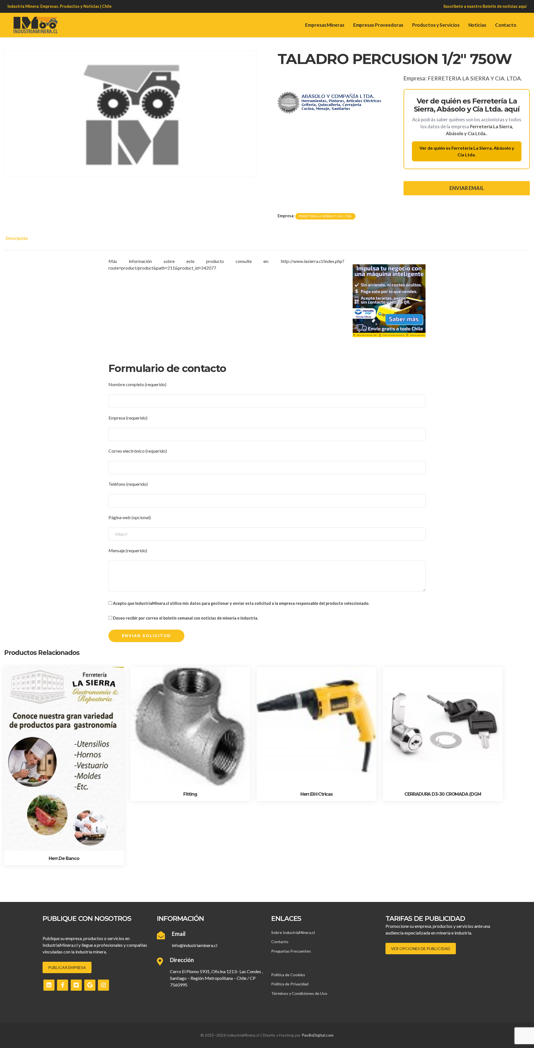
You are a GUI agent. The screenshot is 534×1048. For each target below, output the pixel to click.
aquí (522, 6)
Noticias (477, 25)
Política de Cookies (288, 974)
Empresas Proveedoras (378, 25)
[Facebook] (62, 985)
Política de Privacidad (289, 984)
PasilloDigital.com (317, 1035)
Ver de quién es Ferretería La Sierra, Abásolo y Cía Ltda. (466, 151)
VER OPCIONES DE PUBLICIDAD (420, 948)
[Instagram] (103, 985)
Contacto (505, 25)
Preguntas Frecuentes (291, 951)
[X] (76, 985)
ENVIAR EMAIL (466, 188)
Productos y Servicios (435, 25)
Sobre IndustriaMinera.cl (293, 932)
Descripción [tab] (17, 238)
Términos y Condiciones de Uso (299, 993)
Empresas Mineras (324, 25)
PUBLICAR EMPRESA (67, 967)
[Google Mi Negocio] (89, 985)
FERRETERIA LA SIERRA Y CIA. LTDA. (475, 78)
